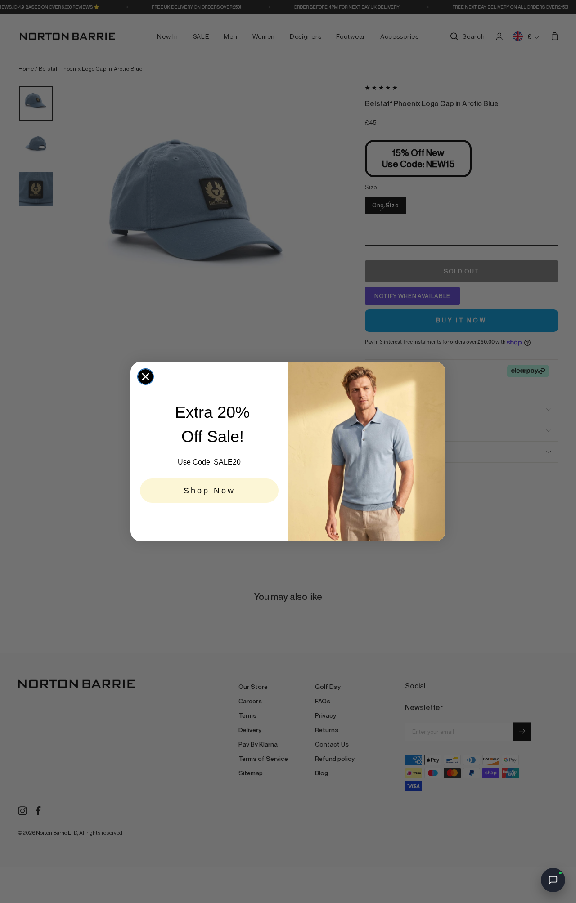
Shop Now (209, 490)
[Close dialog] (145, 376)
